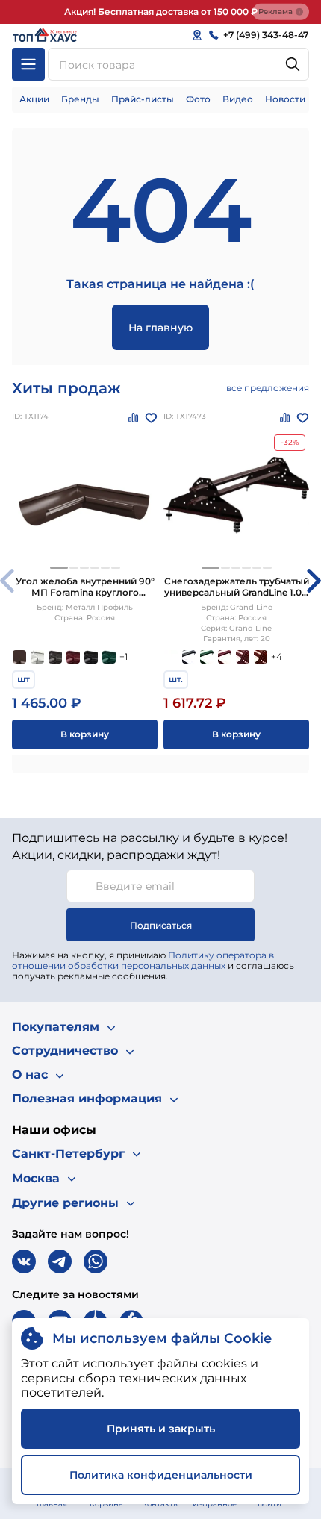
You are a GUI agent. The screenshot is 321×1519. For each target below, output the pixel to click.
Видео (237, 99)
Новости (285, 99)
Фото (198, 99)
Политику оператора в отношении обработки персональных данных (143, 960)
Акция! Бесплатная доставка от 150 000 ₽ (161, 11)
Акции (34, 99)
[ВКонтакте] (24, 1261)
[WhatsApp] (95, 1261)
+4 (276, 656)
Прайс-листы (142, 99)
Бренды (80, 99)
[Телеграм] (60, 1261)
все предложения (267, 387)
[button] (59, 568)
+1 (123, 656)
